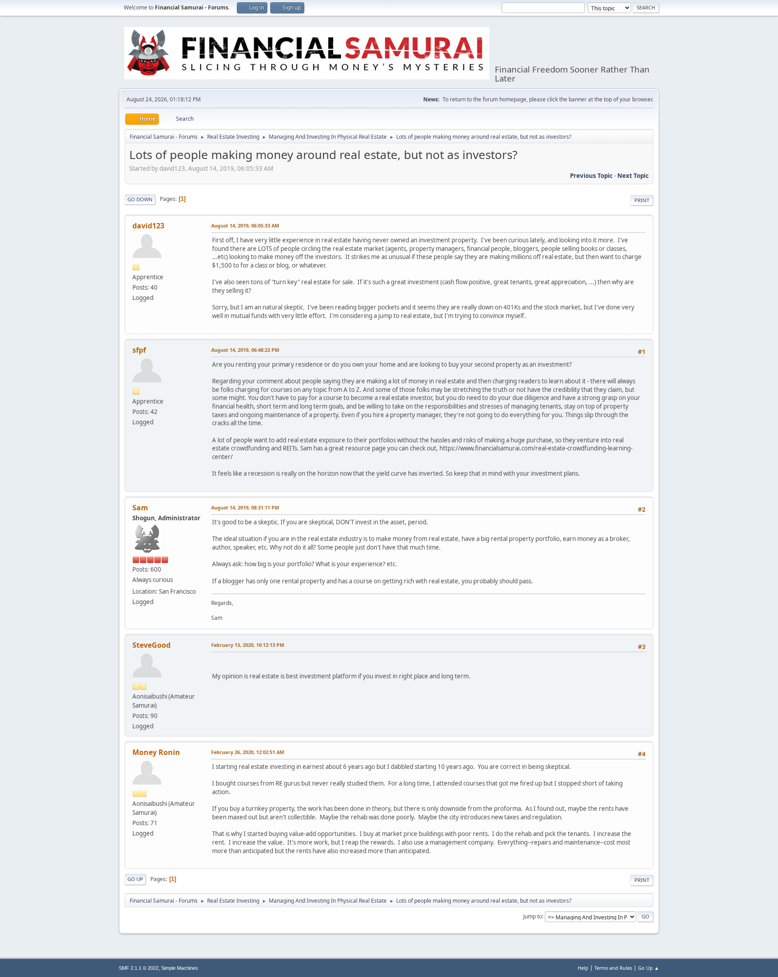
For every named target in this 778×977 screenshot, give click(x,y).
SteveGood (151, 645)
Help (583, 967)
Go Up (135, 879)
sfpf (139, 350)
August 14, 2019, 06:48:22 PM (245, 349)
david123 (148, 226)
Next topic (633, 176)
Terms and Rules (613, 967)
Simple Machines (179, 968)
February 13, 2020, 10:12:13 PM (247, 644)
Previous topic (591, 176)
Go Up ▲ (648, 967)
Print (641, 200)
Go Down (140, 199)
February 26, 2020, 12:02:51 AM (247, 752)
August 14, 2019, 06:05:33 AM (245, 225)
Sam (140, 508)
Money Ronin (156, 752)
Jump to (532, 916)
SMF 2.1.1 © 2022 (138, 968)
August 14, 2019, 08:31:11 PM (245, 507)
